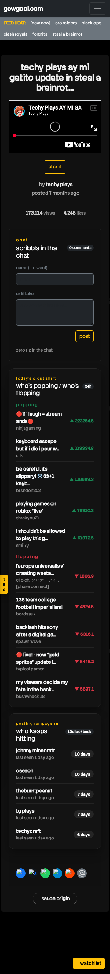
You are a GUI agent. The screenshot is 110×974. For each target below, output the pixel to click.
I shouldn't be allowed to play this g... (40, 535)
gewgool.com (23, 9)
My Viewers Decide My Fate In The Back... (42, 686)
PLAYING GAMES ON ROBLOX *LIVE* (36, 507)
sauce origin (56, 898)
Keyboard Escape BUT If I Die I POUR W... (37, 445)
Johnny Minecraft (35, 750)
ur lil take (25, 293)
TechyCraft (28, 831)
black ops (91, 23)
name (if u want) (31, 267)
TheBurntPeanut (34, 791)
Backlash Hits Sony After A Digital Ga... (37, 631)
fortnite (39, 34)
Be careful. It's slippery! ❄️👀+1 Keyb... (35, 476)
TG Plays (25, 811)
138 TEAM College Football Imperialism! (39, 603)
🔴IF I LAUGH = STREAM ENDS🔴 (39, 417)
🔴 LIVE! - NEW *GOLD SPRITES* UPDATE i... (37, 658)
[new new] (40, 23)
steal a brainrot (67, 34)
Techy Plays (59, 184)
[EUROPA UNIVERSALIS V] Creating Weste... (40, 569)
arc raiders (66, 23)
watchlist (90, 963)
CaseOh (24, 770)
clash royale (16, 34)
